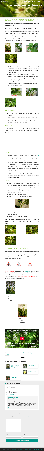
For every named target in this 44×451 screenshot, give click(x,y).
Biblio (29, 1)
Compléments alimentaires (21, 12)
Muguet (11, 295)
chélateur (19, 353)
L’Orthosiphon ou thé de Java (32, 366)
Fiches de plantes (31, 12)
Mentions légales (19, 449)
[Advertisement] (22, 142)
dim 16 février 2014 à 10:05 (10, 387)
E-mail (24, 434)
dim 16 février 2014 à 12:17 (12, 398)
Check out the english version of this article (16, 350)
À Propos (33, 1)
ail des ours (14, 353)
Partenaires (14, 449)
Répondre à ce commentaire (11, 394)
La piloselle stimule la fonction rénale (32, 372)
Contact (38, 1)
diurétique (30, 353)
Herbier (25, 1)
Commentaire (9, 418)
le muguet (27, 271)
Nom (7, 434)
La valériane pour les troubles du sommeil (15, 366)
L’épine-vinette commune (14, 378)
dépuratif (24, 353)
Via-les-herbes (5, 1)
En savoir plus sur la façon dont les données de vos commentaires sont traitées (22, 445)
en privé (28, 416)
